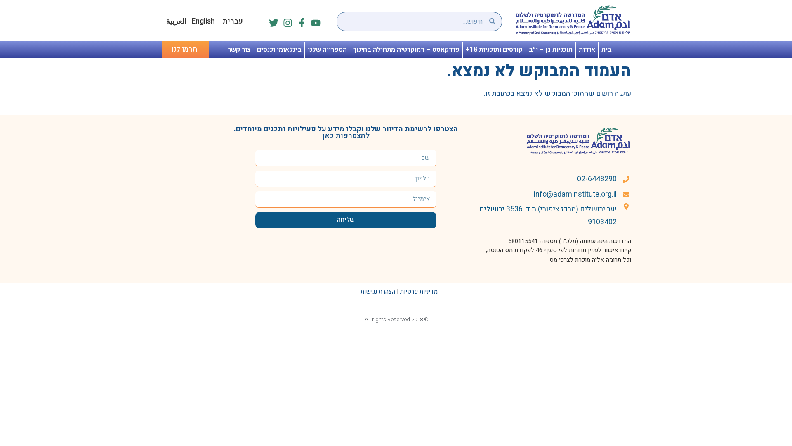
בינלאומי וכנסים (279, 50)
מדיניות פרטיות (419, 291)
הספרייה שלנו (327, 50)
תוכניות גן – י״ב (551, 50)
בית (606, 50)
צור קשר (239, 50)
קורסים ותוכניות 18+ (494, 50)
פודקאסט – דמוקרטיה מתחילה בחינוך (406, 50)
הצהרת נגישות (378, 291)
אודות (587, 50)
